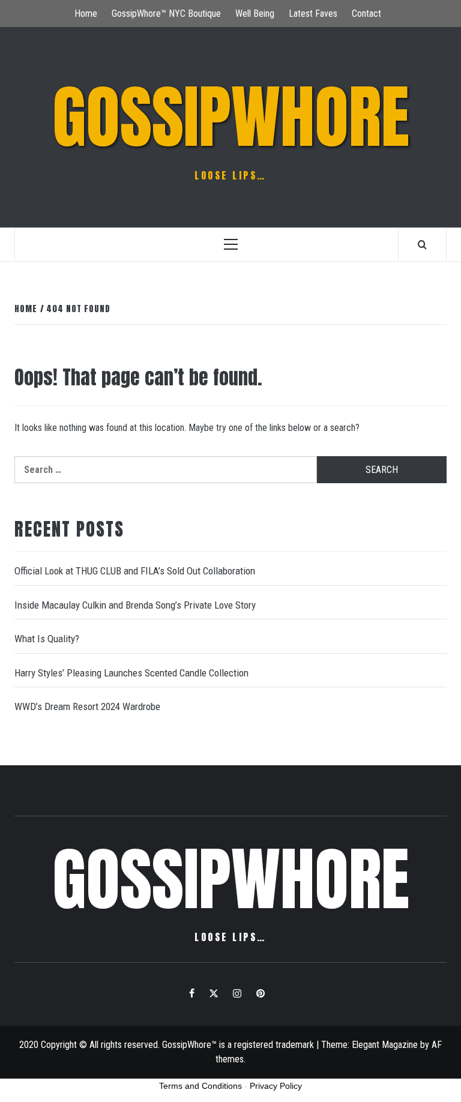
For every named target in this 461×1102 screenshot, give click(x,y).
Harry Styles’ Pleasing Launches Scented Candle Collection (131, 673)
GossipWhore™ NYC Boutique (166, 13)
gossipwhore (230, 117)
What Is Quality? (46, 639)
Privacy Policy (276, 1086)
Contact (366, 13)
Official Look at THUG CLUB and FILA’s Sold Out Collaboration (134, 571)
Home (85, 13)
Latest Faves (313, 13)
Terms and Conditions (200, 1086)
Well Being (254, 13)
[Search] (422, 244)
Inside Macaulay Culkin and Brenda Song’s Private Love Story (135, 605)
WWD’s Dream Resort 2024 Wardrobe (87, 706)
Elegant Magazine (385, 1044)
